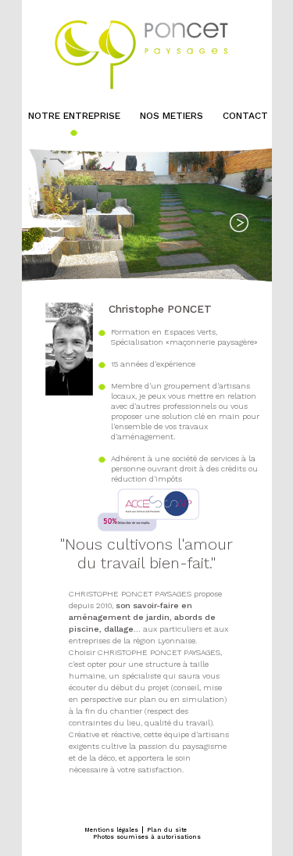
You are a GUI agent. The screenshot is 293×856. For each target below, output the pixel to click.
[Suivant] (239, 222)
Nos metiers (171, 116)
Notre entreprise (74, 116)
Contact (245, 116)
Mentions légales (111, 829)
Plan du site (167, 829)
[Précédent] (54, 222)
